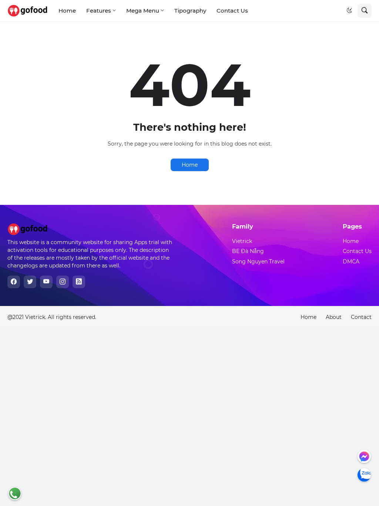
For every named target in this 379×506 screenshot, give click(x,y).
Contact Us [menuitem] (232, 10)
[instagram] (62, 282)
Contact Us (357, 251)
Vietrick (242, 241)
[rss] (79, 282)
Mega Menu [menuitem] (142, 10)
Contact (361, 317)
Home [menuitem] (67, 10)
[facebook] (13, 282)
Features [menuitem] (98, 10)
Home (190, 165)
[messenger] (364, 456)
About (334, 317)
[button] (349, 11)
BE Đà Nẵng (248, 251)
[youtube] (46, 282)
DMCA (351, 261)
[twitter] (30, 282)
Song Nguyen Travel (258, 261)
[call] (14, 493)
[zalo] (364, 475)
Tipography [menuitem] (190, 10)
